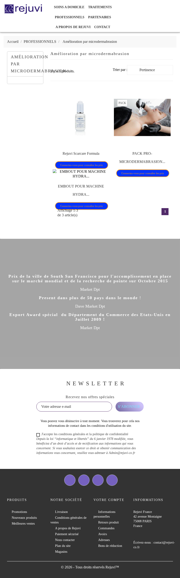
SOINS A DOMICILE (69, 7)
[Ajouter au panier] (70, 157)
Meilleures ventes (23, 523)
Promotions (19, 512)
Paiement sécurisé (67, 534)
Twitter (84, 480)
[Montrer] (81, 157)
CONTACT (102, 27)
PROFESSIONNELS (69, 17)
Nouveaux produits (24, 517)
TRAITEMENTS (100, 7)
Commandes (106, 528)
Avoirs (102, 534)
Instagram (112, 480)
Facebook (69, 480)
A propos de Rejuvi (73, 27)
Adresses (104, 540)
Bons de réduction (110, 546)
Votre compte (109, 500)
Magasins (61, 551)
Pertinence (154, 71)
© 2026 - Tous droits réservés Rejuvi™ (90, 567)
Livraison (61, 512)
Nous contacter (65, 540)
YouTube (98, 480)
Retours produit (108, 522)
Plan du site (63, 546)
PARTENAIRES (99, 17)
